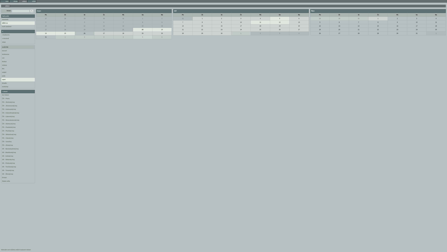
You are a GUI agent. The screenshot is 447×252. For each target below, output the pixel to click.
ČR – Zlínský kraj (7, 145)
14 (123, 26)
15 (142, 26)
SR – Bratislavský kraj (9, 152)
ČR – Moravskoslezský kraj (10, 120)
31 (123, 18)
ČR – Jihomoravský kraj (9, 106)
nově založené (6, 26)
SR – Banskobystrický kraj (10, 149)
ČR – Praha (6, 98)
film (3, 69)
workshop (5, 87)
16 (162, 26)
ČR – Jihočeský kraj (8, 102)
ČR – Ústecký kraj (7, 138)
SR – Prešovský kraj (8, 163)
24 (46, 33)
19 (84, 29)
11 (65, 26)
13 (104, 26)
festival (4, 61)
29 (84, 18)
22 (142, 29)
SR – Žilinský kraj (7, 174)
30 (104, 18)
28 (65, 18)
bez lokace (5, 95)
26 (84, 33)
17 (46, 29)
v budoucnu (6, 35)
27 (46, 18)
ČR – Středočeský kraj (9, 134)
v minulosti (5, 38)
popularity (5, 19)
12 (84, 26)
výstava (4, 65)
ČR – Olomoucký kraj (8, 124)
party (3, 76)
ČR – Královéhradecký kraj (10, 113)
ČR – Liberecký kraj (8, 116)
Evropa (4, 177)
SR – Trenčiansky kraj (9, 167)
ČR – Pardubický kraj (8, 127)
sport (4, 79)
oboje (4, 42)
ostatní (4, 72)
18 (65, 29)
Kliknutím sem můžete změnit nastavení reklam (16, 250)
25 (65, 33)
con (3, 58)
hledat (9, 11)
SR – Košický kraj (7, 156)
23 (162, 29)
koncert (4, 51)
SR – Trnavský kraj (8, 170)
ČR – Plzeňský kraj (8, 131)
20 (104, 29)
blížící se (5, 23)
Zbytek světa (6, 181)
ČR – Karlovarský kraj (9, 109)
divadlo (4, 83)
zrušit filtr (5, 47)
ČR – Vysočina (7, 141)
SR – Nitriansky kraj (8, 159)
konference (5, 54)
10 (46, 26)
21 (123, 29)
